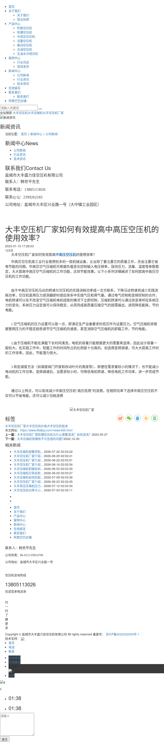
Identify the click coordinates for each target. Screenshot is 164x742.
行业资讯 (23, 79)
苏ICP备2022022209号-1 (122, 634)
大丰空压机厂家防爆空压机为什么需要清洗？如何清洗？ (54, 434)
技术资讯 (23, 83)
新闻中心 (14, 71)
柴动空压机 (24, 45)
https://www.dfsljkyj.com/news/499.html (46, 430)
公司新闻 (23, 75)
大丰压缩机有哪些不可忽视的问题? (40, 439)
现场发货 (23, 66)
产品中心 (14, 23)
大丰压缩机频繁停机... (28, 451)
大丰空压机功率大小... (28, 490)
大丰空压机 (20, 112)
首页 (12, 6)
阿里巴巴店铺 (17, 100)
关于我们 (14, 11)
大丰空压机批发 (57, 426)
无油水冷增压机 (27, 53)
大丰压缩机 (35, 112)
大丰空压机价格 (36, 426)
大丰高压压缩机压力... (28, 486)
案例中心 (14, 58)
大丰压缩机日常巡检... (28, 473)
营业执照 (23, 19)
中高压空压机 (26, 36)
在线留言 (14, 88)
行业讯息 (23, 62)
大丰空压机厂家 (53, 112)
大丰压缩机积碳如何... (28, 468)
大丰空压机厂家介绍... (28, 456)
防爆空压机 (24, 32)
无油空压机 (24, 49)
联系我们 (14, 92)
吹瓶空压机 (24, 28)
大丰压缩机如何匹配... (28, 477)
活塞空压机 (24, 41)
